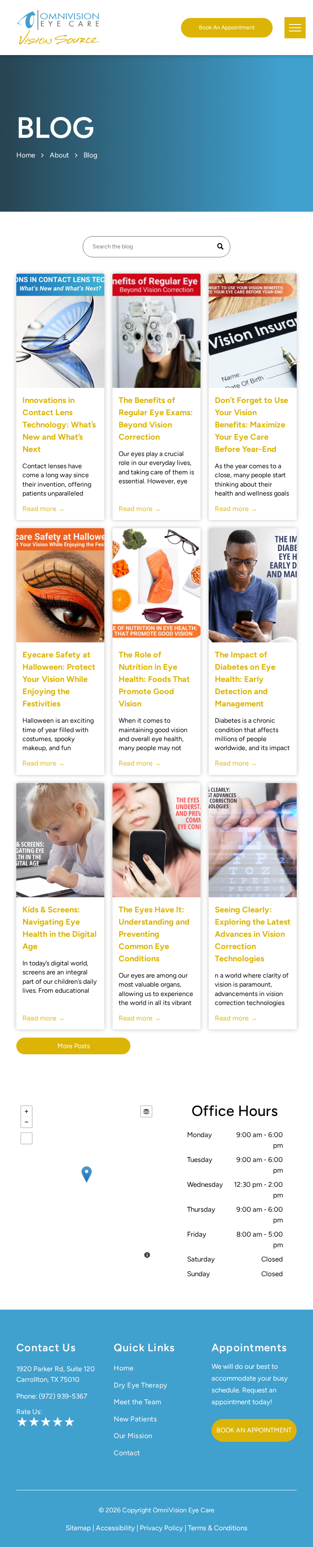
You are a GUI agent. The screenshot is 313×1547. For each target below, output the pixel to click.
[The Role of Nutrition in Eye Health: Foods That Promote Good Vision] (156, 585)
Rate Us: (29, 1412)
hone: (28, 1396)
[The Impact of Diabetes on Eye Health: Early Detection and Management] (253, 585)
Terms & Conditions (217, 1528)
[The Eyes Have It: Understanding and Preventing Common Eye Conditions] (156, 840)
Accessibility (115, 1528)
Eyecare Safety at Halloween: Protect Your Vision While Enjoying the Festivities (58, 679)
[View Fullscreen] (26, 1138)
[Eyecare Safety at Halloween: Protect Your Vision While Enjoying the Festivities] (60, 585)
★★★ (57, 1422)
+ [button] (26, 1111)
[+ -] (86, 1182)
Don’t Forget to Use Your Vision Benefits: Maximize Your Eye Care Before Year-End (251, 424)
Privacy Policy (161, 1528)
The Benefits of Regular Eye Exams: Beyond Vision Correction (156, 418)
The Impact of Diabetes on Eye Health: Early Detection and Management (245, 679)
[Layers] (146, 1111)
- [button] (26, 1122)
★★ (28, 1422)
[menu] (295, 27)
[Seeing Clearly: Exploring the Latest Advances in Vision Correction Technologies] (253, 840)
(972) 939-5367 (63, 1396)
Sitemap (78, 1528)
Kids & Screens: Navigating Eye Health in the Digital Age (59, 928)
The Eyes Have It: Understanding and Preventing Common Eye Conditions (154, 934)
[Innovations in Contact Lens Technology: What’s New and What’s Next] (60, 331)
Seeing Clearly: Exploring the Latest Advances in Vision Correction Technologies (253, 934)
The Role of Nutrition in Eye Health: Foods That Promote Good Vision (154, 679)
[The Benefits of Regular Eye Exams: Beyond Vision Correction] (156, 331)
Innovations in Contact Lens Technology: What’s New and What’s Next (59, 424)
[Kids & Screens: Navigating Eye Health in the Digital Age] (60, 840)
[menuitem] (156, 1368)
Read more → (43, 509)
